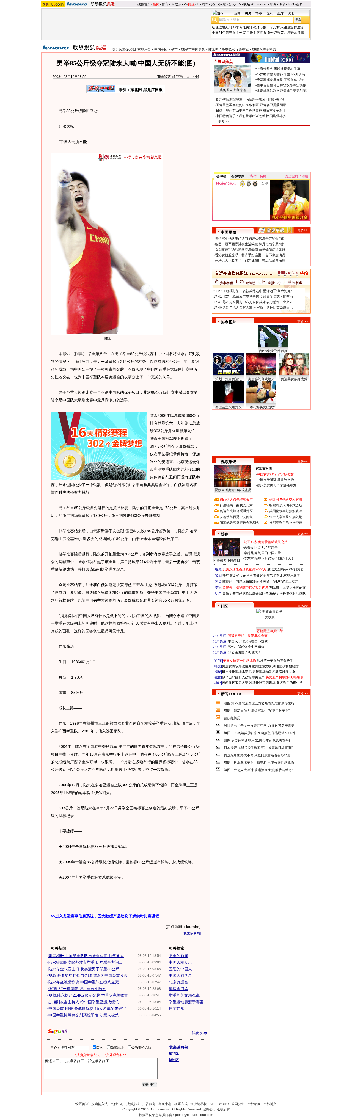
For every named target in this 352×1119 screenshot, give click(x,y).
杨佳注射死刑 (222, 27)
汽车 (205, 4)
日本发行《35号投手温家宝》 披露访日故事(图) (258, 748)
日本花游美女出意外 (261, 407)
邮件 (273, 4)
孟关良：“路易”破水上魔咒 (279, 581)
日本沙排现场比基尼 (237, 672)
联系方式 (181, 1104)
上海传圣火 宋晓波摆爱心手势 (278, 69)
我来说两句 (166, 77)
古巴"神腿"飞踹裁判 (273, 351)
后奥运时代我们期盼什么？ (274, 558)
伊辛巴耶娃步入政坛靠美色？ (243, 677)
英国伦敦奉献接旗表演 (285, 511)
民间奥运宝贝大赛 (235, 683)
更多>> (223, 121)
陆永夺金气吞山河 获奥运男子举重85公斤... (85, 969)
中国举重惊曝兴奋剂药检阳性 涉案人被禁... (85, 1015)
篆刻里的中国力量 (268, 553)
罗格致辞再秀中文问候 (236, 517)
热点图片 (228, 322)
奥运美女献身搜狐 (294, 379)
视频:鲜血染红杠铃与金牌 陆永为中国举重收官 (88, 975)
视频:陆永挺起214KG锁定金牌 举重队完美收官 (88, 995)
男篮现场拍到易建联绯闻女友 (273, 672)
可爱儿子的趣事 (266, 547)
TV (239, 4)
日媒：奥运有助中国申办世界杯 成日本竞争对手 (251, 110)
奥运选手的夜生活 (289, 683)
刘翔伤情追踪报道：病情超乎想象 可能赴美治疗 (251, 99)
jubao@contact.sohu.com (194, 1115)
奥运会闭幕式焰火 (261, 379)
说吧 (291, 13)
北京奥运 (219, 636)
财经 (191, 4)
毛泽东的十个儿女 (266, 27)
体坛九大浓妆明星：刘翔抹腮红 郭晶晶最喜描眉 (250, 261)
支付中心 (117, 1104)
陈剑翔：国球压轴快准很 (240, 581)
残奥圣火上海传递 (232, 90)
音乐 (269, 13)
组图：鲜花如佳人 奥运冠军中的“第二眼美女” (257, 711)
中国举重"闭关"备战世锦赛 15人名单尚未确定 (87, 1008)
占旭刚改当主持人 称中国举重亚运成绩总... (85, 1002)
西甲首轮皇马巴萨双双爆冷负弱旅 (281, 85)
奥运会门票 (178, 988)
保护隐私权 (198, 1104)
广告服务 (149, 1104)
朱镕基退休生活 (292, 27)
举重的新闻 (178, 955)
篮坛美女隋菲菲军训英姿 (285, 569)
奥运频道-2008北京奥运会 (131, 49)
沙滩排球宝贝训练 (262, 683)
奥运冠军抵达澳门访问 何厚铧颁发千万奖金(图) (249, 239)
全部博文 (270, 1104)
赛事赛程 (226, 283)
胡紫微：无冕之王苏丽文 (288, 587)
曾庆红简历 (232, 718)
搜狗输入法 (99, 1104)
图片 (280, 13)
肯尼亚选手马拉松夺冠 (285, 523)
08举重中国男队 (193, 49)
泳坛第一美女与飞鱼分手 (275, 661)
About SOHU (219, 1104)
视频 (246, 4)
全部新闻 (254, 1104)
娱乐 (178, 4)
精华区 (174, 1053)
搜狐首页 (144, 4)
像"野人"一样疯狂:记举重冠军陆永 (77, 988)
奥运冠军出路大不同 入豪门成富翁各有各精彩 (257, 755)
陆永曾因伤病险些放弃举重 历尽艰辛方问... (85, 962)
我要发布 (199, 1032)
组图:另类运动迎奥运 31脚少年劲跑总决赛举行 (258, 740)
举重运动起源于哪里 (186, 1002)
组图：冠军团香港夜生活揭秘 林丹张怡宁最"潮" (249, 244)
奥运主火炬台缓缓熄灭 (236, 511)
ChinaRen (260, 4)
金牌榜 (221, 176)
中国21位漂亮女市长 (227, 33)
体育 (165, 4)
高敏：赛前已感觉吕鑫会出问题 (245, 594)
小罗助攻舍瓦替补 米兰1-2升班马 (281, 74)
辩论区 (174, 1060)
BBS (290, 4)
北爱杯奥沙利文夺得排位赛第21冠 (282, 91)
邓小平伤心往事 (292, 33)
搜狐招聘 (133, 1104)
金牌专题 (237, 176)
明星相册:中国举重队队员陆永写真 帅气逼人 (86, 955)
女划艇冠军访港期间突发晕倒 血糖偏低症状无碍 (250, 250)
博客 (282, 4)
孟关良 (249, 547)
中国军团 (160, 49)
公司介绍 (238, 1104)
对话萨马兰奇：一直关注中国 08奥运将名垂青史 (259, 725)
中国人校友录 (180, 962)
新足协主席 (251, 33)
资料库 (297, 283)
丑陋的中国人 (180, 969)
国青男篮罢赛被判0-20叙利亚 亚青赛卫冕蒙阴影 (251, 105)
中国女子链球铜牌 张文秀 (275, 480)
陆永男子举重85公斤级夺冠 (228, 49)
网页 (248, 13)
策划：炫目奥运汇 (228, 379)
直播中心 (274, 283)
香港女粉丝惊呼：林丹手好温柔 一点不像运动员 (250, 255)
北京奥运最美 (290, 575)
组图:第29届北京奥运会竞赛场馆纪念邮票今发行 (259, 703)
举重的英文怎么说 (184, 995)
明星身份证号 (270, 33)
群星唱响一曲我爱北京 (236, 505)
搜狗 (299, 4)
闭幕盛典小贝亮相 (226, 560)
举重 (174, 49)
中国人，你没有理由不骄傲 (248, 641)
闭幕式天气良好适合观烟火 (239, 523)
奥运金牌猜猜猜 (296, 176)
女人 (231, 4)
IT (198, 4)
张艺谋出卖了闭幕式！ (244, 652)
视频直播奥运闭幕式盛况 (233, 490)
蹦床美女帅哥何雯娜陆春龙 (276, 485)
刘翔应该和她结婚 (285, 666)
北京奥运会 (178, 982)
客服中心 (165, 1104)
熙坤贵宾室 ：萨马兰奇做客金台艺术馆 (250, 575)
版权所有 (223, 1109)
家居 (222, 4)
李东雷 (249, 558)
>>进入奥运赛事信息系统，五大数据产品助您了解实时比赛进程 (105, 916)
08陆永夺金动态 (264, 49)
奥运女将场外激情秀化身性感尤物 (246, 666)
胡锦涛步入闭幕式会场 (285, 505)
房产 (214, 4)
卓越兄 (249, 553)
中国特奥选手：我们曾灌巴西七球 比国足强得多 (251, 116)
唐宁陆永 (176, 1008)
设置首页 (82, 1104)
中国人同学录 (180, 975)
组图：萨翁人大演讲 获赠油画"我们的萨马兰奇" (258, 770)
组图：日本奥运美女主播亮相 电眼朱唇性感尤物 (259, 763)
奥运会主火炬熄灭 (228, 407)
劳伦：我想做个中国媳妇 (246, 647)
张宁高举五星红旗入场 (285, 517)
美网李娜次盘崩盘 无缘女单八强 (280, 80)
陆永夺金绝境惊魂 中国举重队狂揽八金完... (85, 982)
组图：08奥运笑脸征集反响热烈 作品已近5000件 (260, 733)
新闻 (156, 4)
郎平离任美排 (242, 27)
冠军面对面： (266, 469)
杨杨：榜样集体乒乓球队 (288, 594)
